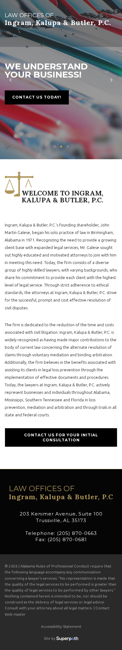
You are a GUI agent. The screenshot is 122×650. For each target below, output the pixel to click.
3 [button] (68, 146)
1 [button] (54, 146)
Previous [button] (10, 80)
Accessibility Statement (61, 626)
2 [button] (61, 146)
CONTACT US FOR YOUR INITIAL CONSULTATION (61, 437)
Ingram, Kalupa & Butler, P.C (61, 492)
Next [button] (111, 80)
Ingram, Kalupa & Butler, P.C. (58, 19)
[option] (61, 79)
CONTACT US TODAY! (36, 97)
